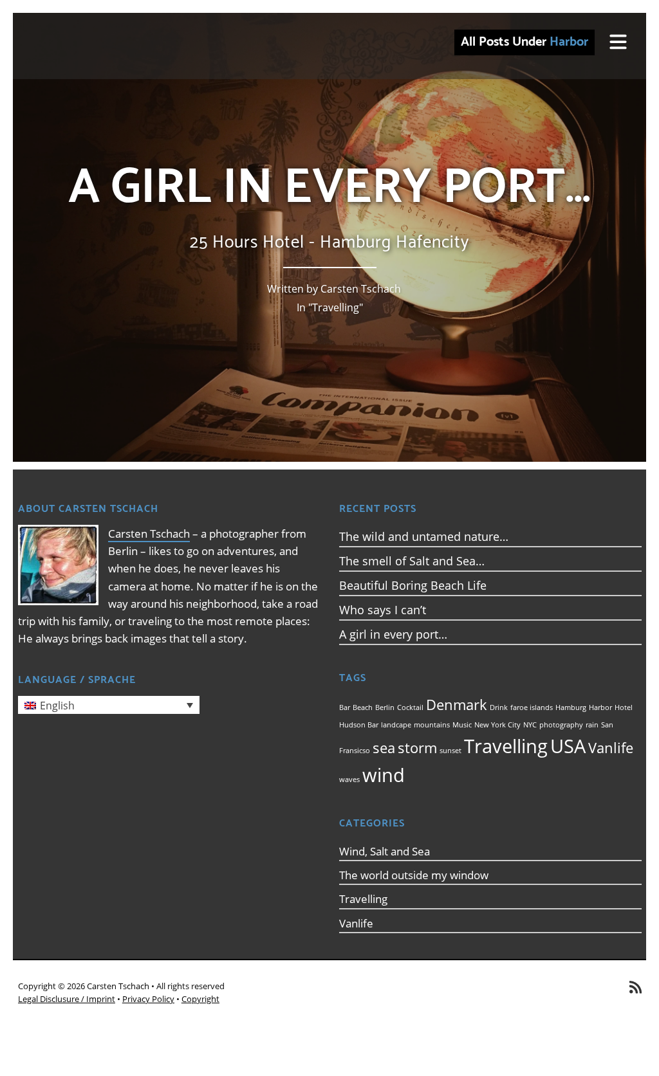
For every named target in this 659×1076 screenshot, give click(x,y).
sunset (450, 750)
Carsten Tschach (149, 533)
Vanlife (610, 747)
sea (384, 747)
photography (561, 724)
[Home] (135, 46)
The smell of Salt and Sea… (412, 561)
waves (349, 779)
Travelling (335, 307)
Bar (344, 707)
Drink (499, 707)
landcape (396, 724)
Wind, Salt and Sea (384, 851)
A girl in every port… (393, 634)
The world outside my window (413, 875)
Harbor (600, 707)
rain (592, 724)
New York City (497, 724)
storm (417, 747)
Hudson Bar (358, 724)
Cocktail (410, 707)
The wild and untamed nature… (423, 536)
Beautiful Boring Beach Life (413, 585)
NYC (530, 724)
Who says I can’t (382, 609)
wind (383, 775)
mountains (432, 724)
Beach (363, 707)
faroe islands (531, 707)
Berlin (384, 707)
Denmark (456, 704)
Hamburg (570, 707)
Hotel (624, 707)
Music (462, 724)
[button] (109, 705)
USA (568, 746)
